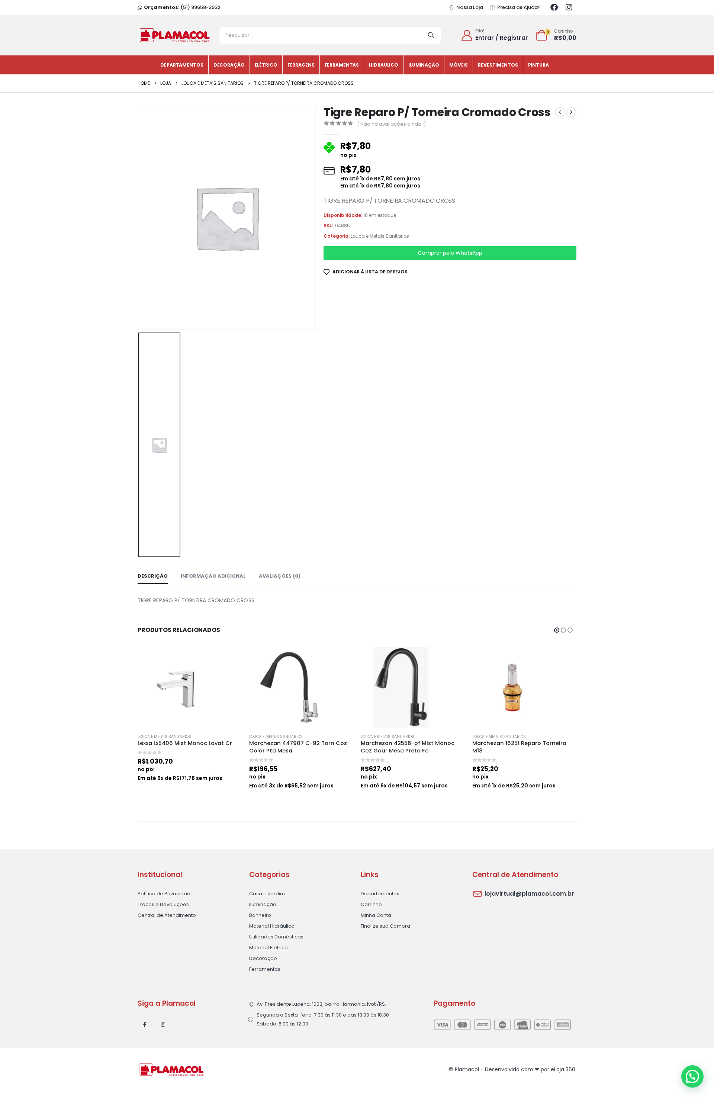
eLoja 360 (563, 1069)
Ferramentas (342, 65)
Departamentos (181, 65)
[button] (556, 630)
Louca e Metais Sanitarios (380, 236)
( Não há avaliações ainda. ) (391, 124)
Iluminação (423, 65)
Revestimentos (498, 65)
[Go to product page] (190, 687)
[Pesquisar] (431, 35)
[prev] (560, 112)
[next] (571, 112)
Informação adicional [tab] (213, 576)
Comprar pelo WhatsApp (450, 253)
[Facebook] (554, 7)
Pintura (538, 65)
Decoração (229, 65)
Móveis (458, 65)
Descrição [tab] (153, 576)
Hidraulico (383, 65)
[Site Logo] (175, 35)
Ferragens (301, 65)
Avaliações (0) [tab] (279, 576)
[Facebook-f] (145, 1025)
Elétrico (266, 65)
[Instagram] (569, 7)
